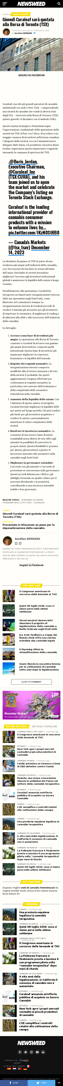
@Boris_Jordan (23, 161)
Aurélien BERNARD (23, 33)
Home (6, 14)
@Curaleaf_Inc (21, 171)
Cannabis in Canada (32, 500)
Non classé (21, 14)
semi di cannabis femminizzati (38, 887)
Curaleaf (40, 503)
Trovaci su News (12, 1061)
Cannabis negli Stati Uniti (18, 503)
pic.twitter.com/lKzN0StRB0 (33, 232)
